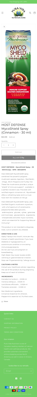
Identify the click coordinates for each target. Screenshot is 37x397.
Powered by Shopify (26, 394)
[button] (2, 13)
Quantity (4, 141)
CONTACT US (9, 319)
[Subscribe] (31, 371)
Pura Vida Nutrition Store (16, 394)
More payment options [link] (18, 162)
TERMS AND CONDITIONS (13, 332)
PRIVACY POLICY (10, 328)
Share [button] (6, 301)
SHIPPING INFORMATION (13, 323)
